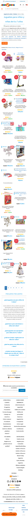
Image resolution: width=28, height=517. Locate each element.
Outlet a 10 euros (20, 449)
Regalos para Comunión (20, 442)
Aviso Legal (20, 424)
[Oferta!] (7, 151)
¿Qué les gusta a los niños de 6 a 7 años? (14, 345)
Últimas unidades (20, 465)
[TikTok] (10, 481)
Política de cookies (20, 410)
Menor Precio (11, 48)
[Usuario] (23, 5)
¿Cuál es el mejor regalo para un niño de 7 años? (14, 338)
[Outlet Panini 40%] (7, 198)
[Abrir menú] (2, 9)
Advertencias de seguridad (19, 406)
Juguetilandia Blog (20, 446)
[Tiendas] (20, 5)
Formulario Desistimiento (7, 423)
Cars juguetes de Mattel (13, 37)
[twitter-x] (15, 481)
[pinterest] (18, 481)
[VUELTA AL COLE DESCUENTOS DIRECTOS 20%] (7, 105)
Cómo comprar (7, 419)
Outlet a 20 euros (20, 451)
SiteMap (20, 470)
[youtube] (20, 481)
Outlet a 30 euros (20, 453)
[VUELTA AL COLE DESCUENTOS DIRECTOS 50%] (20, 81)
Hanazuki (23, 38)
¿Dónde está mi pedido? (7, 445)
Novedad (4, 50)
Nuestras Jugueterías (20, 418)
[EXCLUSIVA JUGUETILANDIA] (20, 58)
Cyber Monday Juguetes (20, 461)
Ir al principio (24, 362)
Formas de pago (7, 412)
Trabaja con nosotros (7, 415)
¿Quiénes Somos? (7, 432)
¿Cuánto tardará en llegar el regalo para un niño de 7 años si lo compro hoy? (14, 353)
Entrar (7, 439)
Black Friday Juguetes (20, 457)
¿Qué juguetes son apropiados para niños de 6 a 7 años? (14, 332)
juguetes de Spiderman (15, 38)
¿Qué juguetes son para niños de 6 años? (14, 301)
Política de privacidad (20, 413)
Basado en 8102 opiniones (14, 374)
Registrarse (7, 441)
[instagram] (8, 481)
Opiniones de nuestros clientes (7, 427)
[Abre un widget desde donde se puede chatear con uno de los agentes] (9, 514)
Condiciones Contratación (20, 430)
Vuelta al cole (20, 439)
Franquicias (20, 422)
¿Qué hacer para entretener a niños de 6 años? (14, 325)
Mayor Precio (19, 48)
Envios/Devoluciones (20, 426)
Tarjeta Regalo (20, 468)
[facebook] (13, 481)
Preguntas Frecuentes (7, 408)
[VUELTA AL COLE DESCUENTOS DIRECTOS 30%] (7, 58)
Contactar (7, 405)
